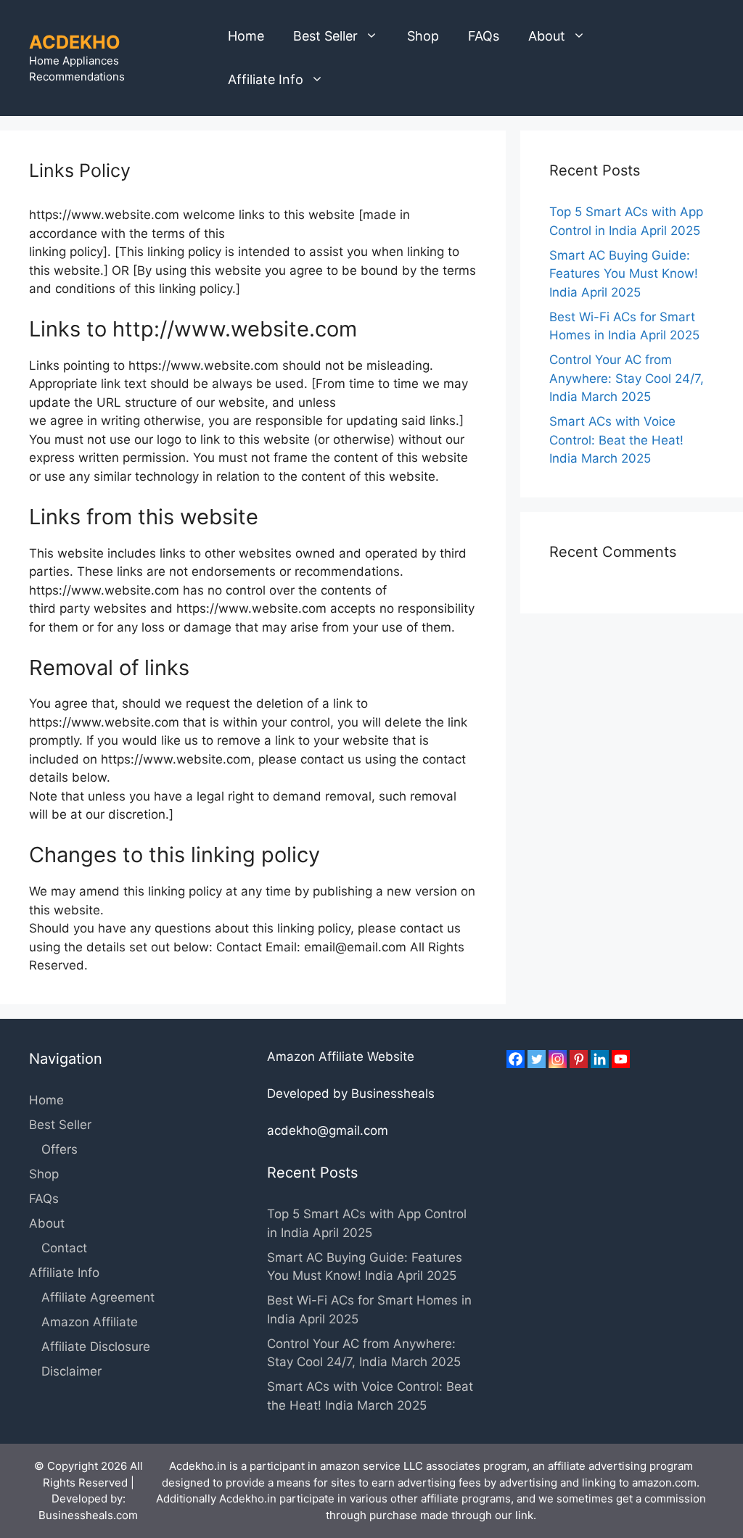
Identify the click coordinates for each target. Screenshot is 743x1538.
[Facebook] (515, 1059)
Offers (59, 1149)
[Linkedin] (600, 1059)
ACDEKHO (74, 42)
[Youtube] (621, 1059)
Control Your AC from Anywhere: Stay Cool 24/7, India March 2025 (626, 378)
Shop (423, 36)
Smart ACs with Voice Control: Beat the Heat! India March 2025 (616, 440)
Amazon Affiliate (89, 1322)
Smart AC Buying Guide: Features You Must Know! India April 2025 (623, 273)
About (546, 36)
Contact (64, 1248)
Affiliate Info (265, 79)
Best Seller (325, 36)
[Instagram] (558, 1059)
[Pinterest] (579, 1059)
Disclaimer (71, 1371)
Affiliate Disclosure (95, 1346)
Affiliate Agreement (98, 1297)
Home (246, 36)
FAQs (483, 36)
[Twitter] (537, 1059)
